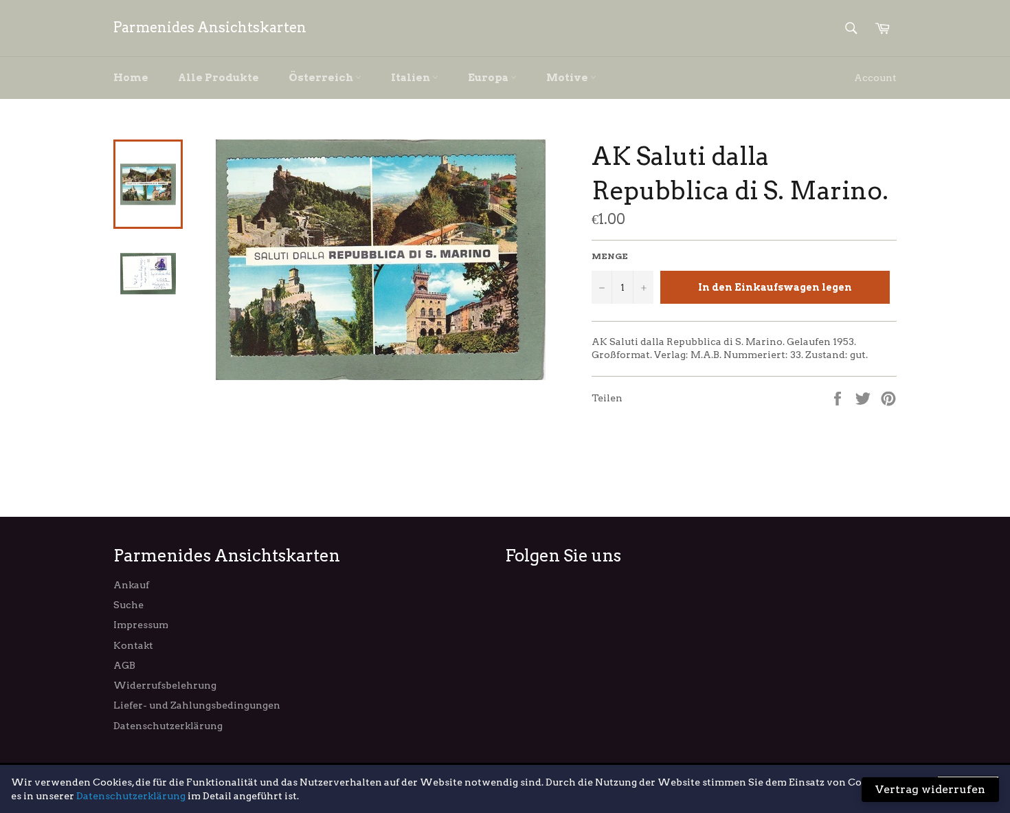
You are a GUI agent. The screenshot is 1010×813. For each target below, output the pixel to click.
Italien (411, 77)
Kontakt (133, 645)
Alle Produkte (218, 77)
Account (875, 77)
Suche (128, 604)
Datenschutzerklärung (168, 725)
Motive (568, 77)
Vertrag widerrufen (930, 789)
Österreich (322, 77)
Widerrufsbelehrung (164, 685)
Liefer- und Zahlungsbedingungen (196, 705)
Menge (610, 256)
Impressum (140, 624)
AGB (124, 665)
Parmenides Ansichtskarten (209, 27)
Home (130, 77)
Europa (489, 77)
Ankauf (131, 584)
